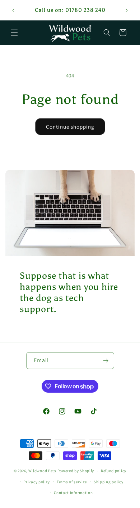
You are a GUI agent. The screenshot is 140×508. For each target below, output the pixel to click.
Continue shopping (70, 126)
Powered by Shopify (75, 470)
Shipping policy (108, 481)
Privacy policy (36, 481)
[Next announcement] (127, 10)
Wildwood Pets (42, 470)
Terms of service (72, 481)
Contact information (73, 492)
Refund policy (113, 470)
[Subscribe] (106, 360)
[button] (14, 32)
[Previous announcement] (13, 10)
